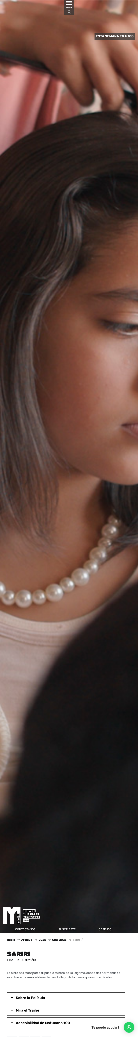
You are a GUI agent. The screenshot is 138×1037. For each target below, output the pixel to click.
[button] (129, 1027)
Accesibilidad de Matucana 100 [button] (43, 1023)
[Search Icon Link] (70, 13)
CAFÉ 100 (104, 929)
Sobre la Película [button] (30, 998)
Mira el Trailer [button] (28, 1010)
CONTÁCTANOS (25, 929)
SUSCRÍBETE (67, 929)
